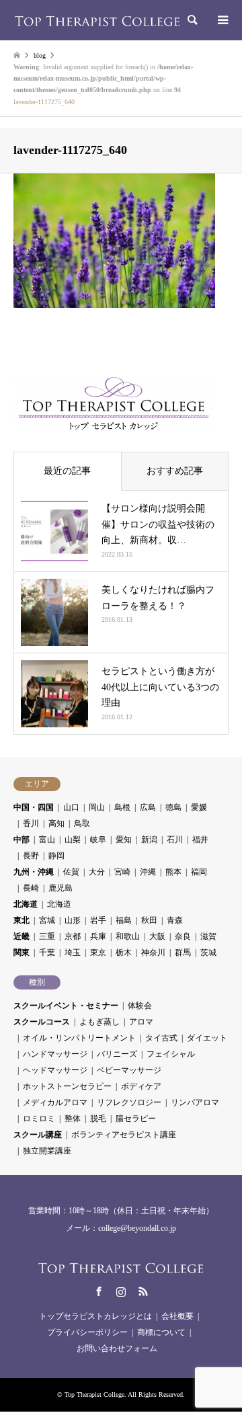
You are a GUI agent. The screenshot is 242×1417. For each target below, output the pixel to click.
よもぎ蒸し (99, 1021)
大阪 (157, 936)
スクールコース (41, 1021)
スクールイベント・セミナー (65, 1005)
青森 (175, 920)
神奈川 (153, 952)
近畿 (21, 936)
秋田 (149, 920)
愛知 (124, 839)
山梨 (73, 839)
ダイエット (207, 1038)
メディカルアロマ (55, 1102)
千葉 (47, 952)
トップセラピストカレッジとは (95, 1316)
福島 (124, 920)
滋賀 (208, 936)
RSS (143, 1291)
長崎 (31, 888)
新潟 (149, 839)
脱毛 (98, 1118)
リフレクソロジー (129, 1102)
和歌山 (128, 936)
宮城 (47, 920)
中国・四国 (33, 807)
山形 (73, 920)
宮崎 (122, 872)
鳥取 (82, 823)
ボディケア (141, 1086)
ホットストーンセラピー (67, 1086)
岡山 (97, 807)
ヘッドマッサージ (55, 1070)
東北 (21, 920)
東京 (98, 952)
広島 (148, 807)
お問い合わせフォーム (117, 1348)
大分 (97, 872)
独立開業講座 (47, 1151)
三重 (47, 936)
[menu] (222, 20)
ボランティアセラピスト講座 (123, 1134)
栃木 (124, 952)
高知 (56, 823)
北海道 (25, 904)
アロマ (141, 1021)
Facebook (99, 1291)
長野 (31, 855)
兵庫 (98, 936)
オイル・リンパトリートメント (79, 1038)
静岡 (56, 855)
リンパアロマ (195, 1102)
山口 (71, 807)
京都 (73, 936)
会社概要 (177, 1316)
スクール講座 (37, 1134)
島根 (122, 807)
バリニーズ (117, 1054)
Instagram (121, 1291)
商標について (161, 1332)
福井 (200, 839)
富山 (47, 839)
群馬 (183, 952)
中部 (21, 839)
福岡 (199, 872)
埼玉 (73, 952)
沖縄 (148, 872)
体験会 (140, 1005)
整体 (73, 1118)
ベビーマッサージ (129, 1070)
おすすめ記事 (175, 471)
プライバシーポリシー (87, 1332)
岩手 (98, 920)
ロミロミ (39, 1118)
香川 (31, 823)
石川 (175, 839)
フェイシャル (171, 1054)
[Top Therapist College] (97, 20)
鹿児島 (60, 888)
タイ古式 (161, 1038)
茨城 (208, 952)
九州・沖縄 (33, 872)
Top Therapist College (94, 1394)
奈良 (183, 936)
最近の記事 (67, 471)
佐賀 (71, 872)
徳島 (173, 807)
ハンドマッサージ (55, 1054)
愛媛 (199, 807)
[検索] (191, 20)
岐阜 (98, 839)
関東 (21, 952)
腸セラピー (136, 1118)
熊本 (173, 872)
